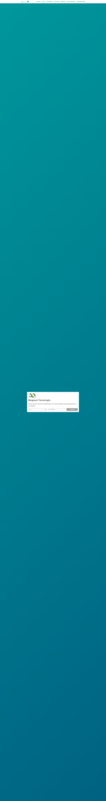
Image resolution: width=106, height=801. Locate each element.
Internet (38, 1)
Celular (43, 1)
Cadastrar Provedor (81, 1)
